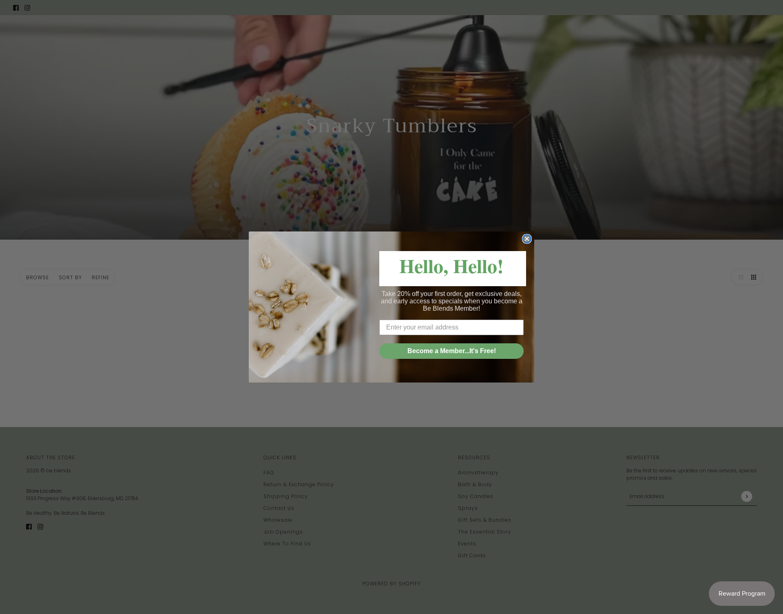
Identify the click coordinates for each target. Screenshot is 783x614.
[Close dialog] (527, 239)
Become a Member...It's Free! (451, 350)
